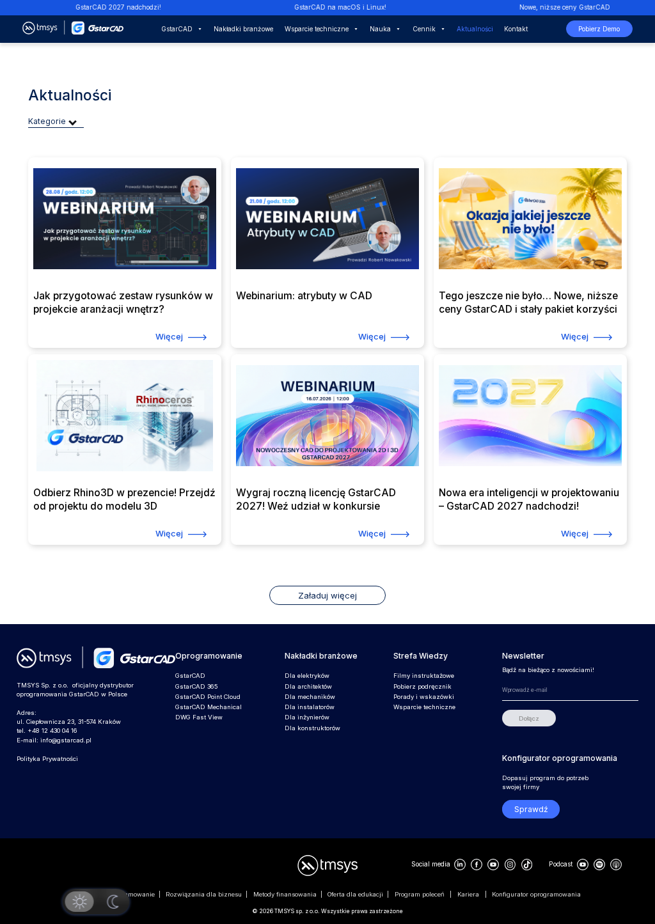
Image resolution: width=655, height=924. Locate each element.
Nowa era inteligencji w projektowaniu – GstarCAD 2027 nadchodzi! (529, 499)
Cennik (424, 29)
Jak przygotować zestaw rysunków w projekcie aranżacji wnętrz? (123, 302)
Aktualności (475, 29)
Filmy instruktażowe (423, 675)
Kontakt (516, 29)
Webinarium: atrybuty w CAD (304, 296)
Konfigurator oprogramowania (536, 894)
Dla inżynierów (307, 717)
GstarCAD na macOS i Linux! (325, 7)
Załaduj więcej (327, 595)
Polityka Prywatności (47, 758)
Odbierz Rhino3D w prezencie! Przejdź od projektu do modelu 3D (124, 499)
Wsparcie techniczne (317, 29)
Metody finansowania (285, 894)
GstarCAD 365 (196, 686)
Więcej (169, 336)
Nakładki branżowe (243, 29)
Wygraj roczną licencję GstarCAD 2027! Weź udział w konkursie (316, 499)
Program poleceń (420, 894)
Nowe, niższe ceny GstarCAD (549, 7)
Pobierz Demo (599, 29)
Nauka (380, 29)
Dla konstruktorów (312, 728)
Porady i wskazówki (423, 696)
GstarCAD (177, 29)
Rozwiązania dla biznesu (204, 894)
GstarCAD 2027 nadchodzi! (103, 7)
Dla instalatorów (310, 706)
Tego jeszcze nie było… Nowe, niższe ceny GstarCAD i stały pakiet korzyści (528, 302)
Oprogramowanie (129, 894)
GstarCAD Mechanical (208, 706)
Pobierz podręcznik (422, 686)
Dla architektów (308, 686)
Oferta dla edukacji (355, 894)
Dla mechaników (310, 696)
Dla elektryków (307, 675)
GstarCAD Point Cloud (208, 696)
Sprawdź (531, 809)
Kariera (469, 894)
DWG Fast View (199, 717)
